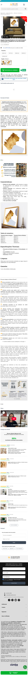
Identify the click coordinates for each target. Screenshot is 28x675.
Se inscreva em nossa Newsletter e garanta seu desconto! (14, 565)
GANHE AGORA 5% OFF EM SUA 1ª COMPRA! (14, 564)
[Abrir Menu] (2, 4)
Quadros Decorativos (9, 13)
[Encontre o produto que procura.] (25, 9)
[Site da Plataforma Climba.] (14, 664)
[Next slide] (25, 25)
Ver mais (2, 404)
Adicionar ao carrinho (11, 70)
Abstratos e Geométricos (18, 13)
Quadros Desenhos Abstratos (5, 14)
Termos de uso (11, 579)
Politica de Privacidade (17, 579)
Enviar (14, 542)
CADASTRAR (14, 583)
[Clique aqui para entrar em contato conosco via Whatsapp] (25, 667)
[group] (14, 558)
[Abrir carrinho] (24, 4)
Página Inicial (3, 13)
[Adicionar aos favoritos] (2, 17)
